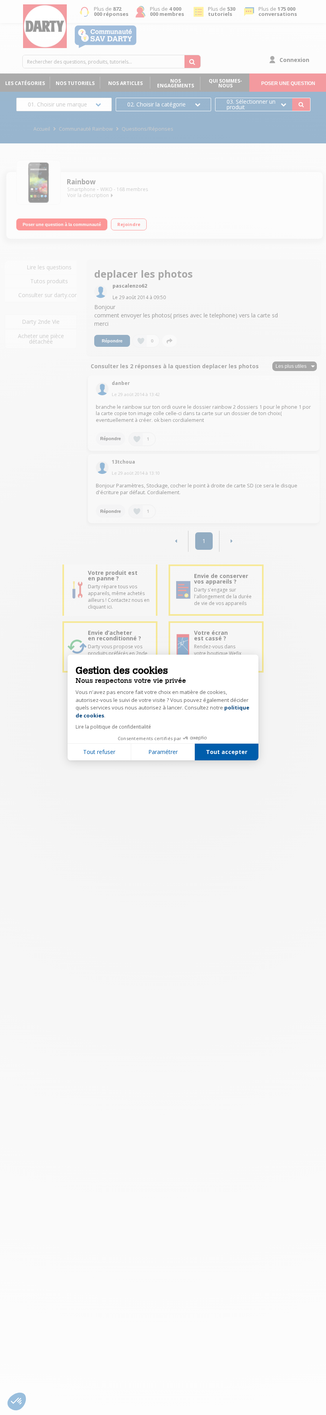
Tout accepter (226, 752)
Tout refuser (99, 752)
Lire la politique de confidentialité (113, 726)
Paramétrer (163, 752)
